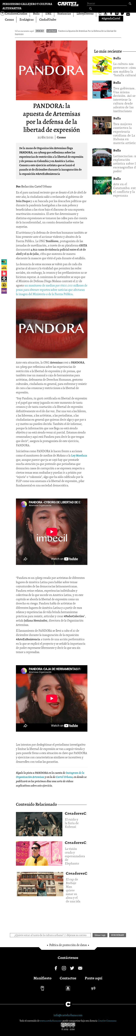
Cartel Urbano (64, 777)
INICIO (39, 31)
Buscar (130, 3)
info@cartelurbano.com (68, 1015)
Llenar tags (90, 8)
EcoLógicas (27, 20)
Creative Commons (107, 1020)
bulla (117, 58)
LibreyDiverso (85, 14)
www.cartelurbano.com (51, 1020)
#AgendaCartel (111, 18)
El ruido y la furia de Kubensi (39, 822)
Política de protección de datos (68, 945)
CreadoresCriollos (16, 14)
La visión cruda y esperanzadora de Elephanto (39, 852)
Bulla (36, 14)
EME (48, 14)
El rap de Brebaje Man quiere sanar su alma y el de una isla (40, 883)
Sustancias (64, 14)
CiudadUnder (47, 20)
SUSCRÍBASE (117, 935)
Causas (9, 20)
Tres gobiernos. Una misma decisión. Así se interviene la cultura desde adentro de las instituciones (124, 99)
